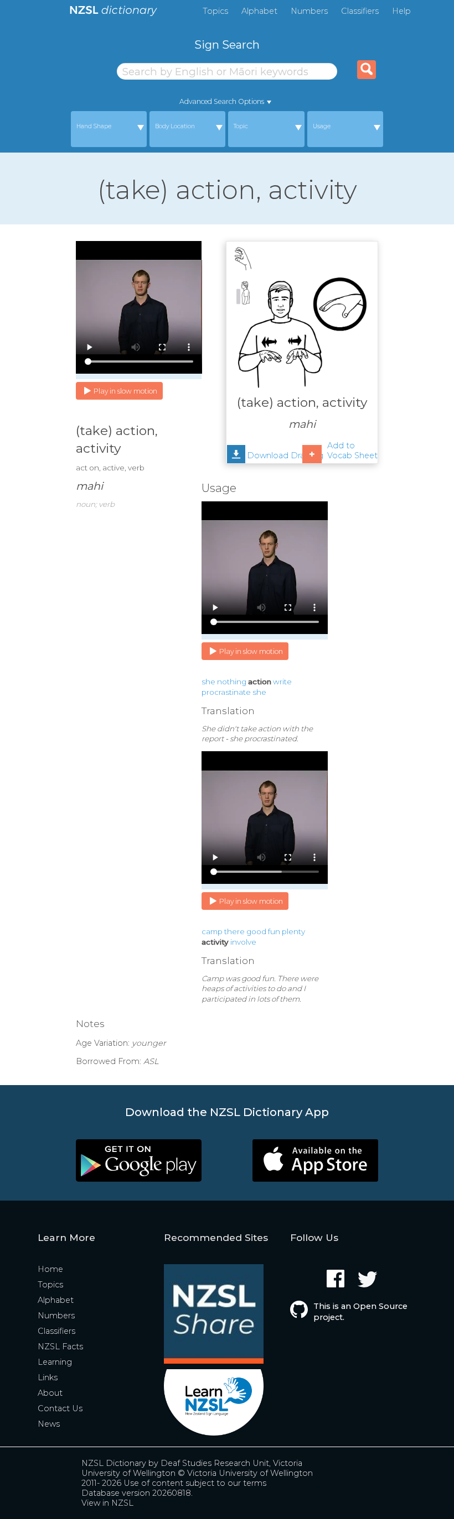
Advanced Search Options (221, 101)
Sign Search (227, 44)
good (256, 931)
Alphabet (259, 11)
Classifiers (360, 11)
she (208, 681)
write (282, 681)
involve (243, 941)
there (234, 931)
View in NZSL (107, 1503)
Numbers (309, 11)
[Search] (366, 69)
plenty (293, 931)
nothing (231, 681)
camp (212, 931)
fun (274, 931)
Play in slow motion (125, 391)
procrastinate (226, 692)
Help (401, 11)
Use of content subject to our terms (194, 1483)
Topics (215, 11)
